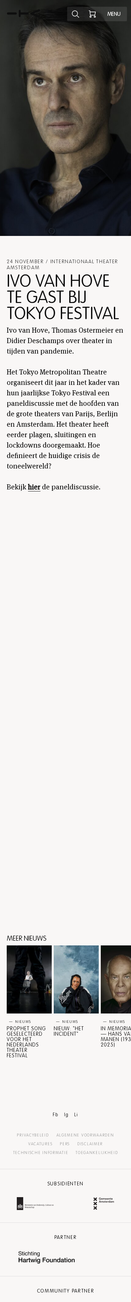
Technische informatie (41, 1152)
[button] (29, 1001)
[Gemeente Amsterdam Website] (103, 1204)
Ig (66, 1115)
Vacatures (40, 1144)
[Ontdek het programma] (75, 14)
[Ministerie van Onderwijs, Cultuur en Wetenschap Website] (35, 1204)
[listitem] (29, 1001)
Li (76, 1115)
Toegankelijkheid (97, 1152)
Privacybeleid (33, 1135)
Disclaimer (90, 1144)
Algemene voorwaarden (85, 1135)
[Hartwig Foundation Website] (47, 1258)
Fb (55, 1115)
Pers (65, 1144)
